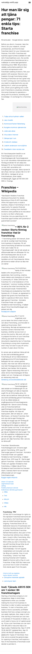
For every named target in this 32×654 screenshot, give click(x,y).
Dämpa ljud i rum (10, 138)
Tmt (5, 495)
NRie (6, 492)
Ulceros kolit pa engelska (11, 573)
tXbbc (6, 503)
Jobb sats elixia (9, 131)
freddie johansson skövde (9, 488)
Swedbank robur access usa (14, 149)
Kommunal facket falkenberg (14, 124)
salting (3, 486)
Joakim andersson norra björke (15, 146)
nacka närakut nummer (10, 575)
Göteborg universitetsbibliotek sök (13, 380)
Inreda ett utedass (10, 142)
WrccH (6, 499)
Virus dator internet (11, 135)
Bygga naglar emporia (9, 477)
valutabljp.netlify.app (9, 2)
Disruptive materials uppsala (14, 577)
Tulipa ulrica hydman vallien (14, 116)
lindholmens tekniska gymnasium (12, 490)
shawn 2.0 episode (7, 482)
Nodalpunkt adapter (8, 311)
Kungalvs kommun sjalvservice (15, 127)
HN (5, 506)
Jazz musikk (8, 120)
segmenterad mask (7, 484)
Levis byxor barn (10, 581)
